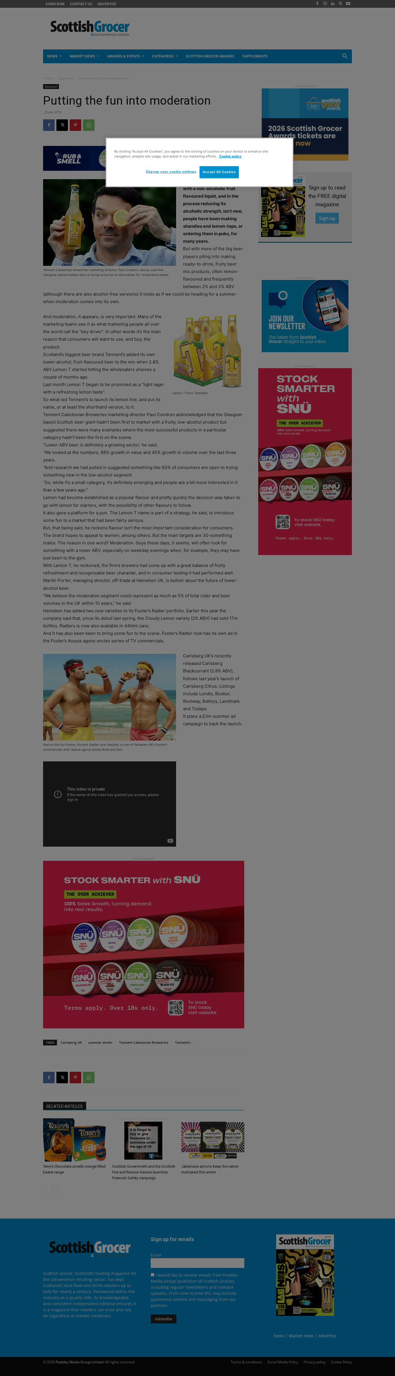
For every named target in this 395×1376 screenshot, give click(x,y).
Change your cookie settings (171, 172)
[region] (200, 162)
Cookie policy (230, 156)
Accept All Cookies (219, 172)
